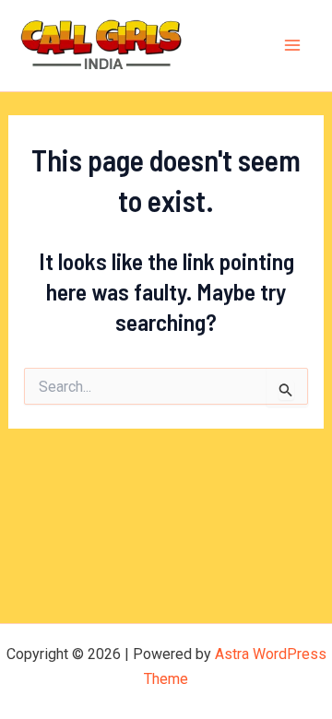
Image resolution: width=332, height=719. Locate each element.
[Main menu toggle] (293, 46)
